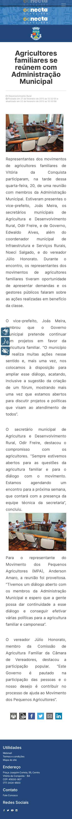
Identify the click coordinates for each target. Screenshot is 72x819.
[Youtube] (12, 810)
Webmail (7, 753)
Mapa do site (10, 759)
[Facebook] (4, 810)
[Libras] (5, 332)
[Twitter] (8, 810)
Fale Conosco (10, 795)
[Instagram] (16, 810)
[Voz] (5, 341)
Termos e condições (13, 756)
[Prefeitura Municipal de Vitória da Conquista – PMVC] (36, 33)
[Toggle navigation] (63, 5)
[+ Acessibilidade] (5, 351)
